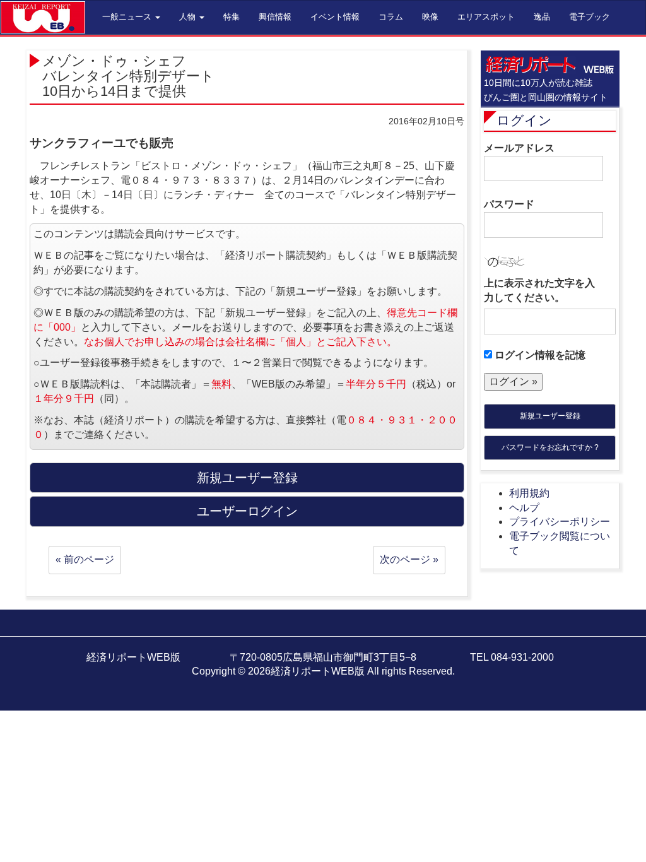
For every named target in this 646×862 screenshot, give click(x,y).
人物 (188, 16)
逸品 (542, 16)
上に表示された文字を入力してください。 (539, 290)
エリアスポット (486, 16)
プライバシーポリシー (559, 521)
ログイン (524, 120)
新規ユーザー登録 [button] (247, 478)
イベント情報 (335, 16)
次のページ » (409, 559)
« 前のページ (85, 559)
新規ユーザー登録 (550, 415)
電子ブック (589, 16)
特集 (231, 16)
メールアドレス (519, 148)
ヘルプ (524, 507)
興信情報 (275, 16)
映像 (430, 16)
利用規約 (529, 493)
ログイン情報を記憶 (538, 355)
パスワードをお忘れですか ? (550, 447)
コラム (391, 16)
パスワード (509, 204)
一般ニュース (128, 16)
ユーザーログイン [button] (247, 511)
